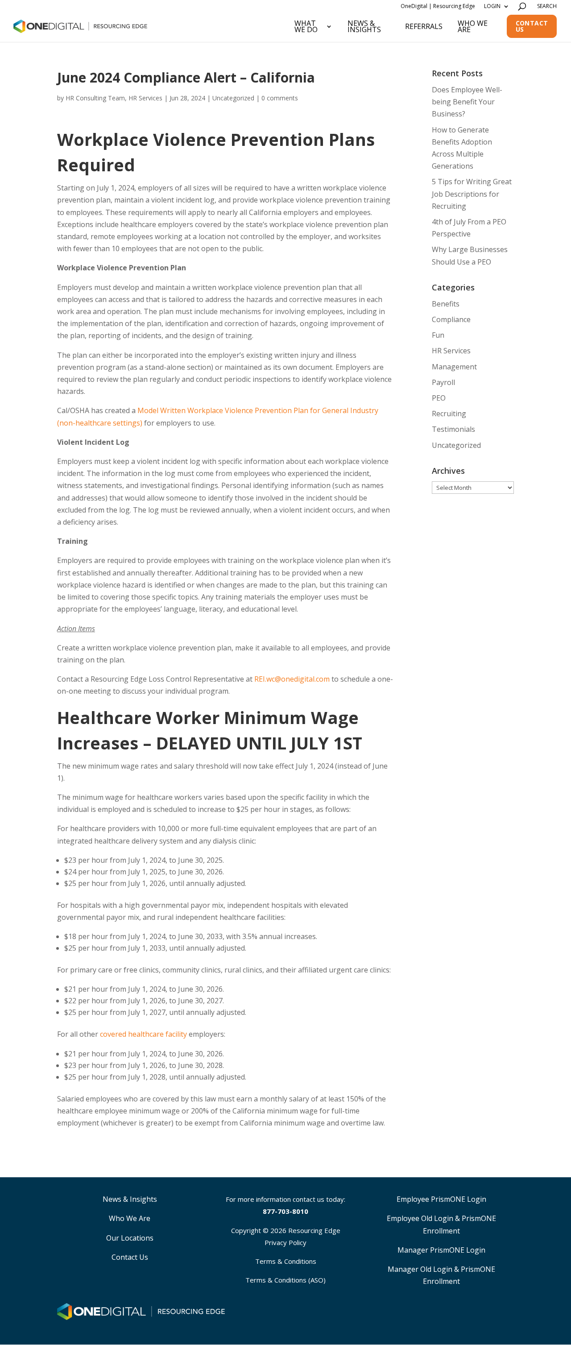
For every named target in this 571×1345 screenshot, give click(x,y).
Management (454, 367)
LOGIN (492, 6)
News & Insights (364, 26)
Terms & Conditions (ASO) (285, 1279)
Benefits (445, 304)
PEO (439, 398)
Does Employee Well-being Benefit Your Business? (467, 102)
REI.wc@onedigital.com (292, 679)
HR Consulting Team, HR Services (114, 98)
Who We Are (473, 26)
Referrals (424, 26)
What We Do (306, 26)
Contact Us (532, 26)
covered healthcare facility (143, 1034)
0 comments (279, 98)
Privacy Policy (285, 1242)
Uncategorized (233, 98)
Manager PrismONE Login (441, 1250)
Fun (438, 335)
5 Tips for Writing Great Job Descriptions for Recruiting (472, 194)
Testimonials (453, 429)
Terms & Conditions (285, 1261)
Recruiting (449, 413)
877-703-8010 (285, 1211)
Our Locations (129, 1238)
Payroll (443, 382)
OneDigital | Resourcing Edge (438, 6)
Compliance (451, 319)
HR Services (451, 351)
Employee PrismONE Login (441, 1199)
